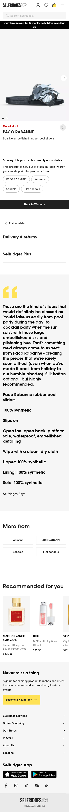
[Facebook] (6, 788)
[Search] (7, 15)
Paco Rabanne (27, 353)
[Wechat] (37, 788)
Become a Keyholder (19, 699)
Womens (18, 540)
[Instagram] (16, 788)
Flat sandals (17, 223)
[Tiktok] (26, 788)
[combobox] (37, 15)
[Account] (38, 5)
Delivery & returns (20, 237)
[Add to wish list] (63, 127)
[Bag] (54, 5)
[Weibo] (47, 788)
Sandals (18, 552)
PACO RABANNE (18, 132)
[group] (34, 629)
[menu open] (62, 5)
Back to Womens (34, 204)
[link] (16, 647)
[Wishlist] (46, 5)
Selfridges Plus (17, 254)
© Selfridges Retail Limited (34, 806)
